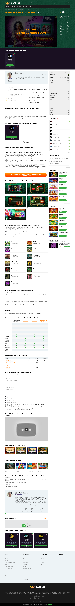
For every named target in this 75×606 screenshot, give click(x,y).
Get (67, 246)
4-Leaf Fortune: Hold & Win (63, 232)
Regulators (25, 573)
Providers (7, 575)
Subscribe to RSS (37, 601)
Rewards (6, 573)
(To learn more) (44, 604)
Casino (7, 6)
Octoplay (60, 233)
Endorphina (60, 209)
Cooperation (43, 556)
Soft (24, 570)
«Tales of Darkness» (34, 74)
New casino (7, 556)
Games (13, 6)
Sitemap (24, 577)
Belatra (17, 471)
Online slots (7, 564)
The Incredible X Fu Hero (43, 321)
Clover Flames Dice (62, 220)
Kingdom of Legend (9, 365)
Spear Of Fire (34, 321)
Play (10, 65)
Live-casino (25, 564)
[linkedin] (15, 494)
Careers (42, 562)
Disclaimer (43, 558)
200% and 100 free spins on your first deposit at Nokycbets (64, 244)
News (30, 6)
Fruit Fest (8, 367)
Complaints (25, 566)
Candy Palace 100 (62, 184)
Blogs (60, 556)
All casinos (26, 142)
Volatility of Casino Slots (54, 159)
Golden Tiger (61, 190)
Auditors (24, 575)
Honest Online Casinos (9, 566)
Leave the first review (64, 13)
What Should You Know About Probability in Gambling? (59, 158)
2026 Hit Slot (61, 226)
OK (49, 604)
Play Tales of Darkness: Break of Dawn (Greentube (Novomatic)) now (25, 174)
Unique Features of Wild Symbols (55, 161)
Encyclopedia (7, 577)
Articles (25, 6)
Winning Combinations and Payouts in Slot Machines (59, 164)
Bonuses (19, 6)
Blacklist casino (8, 558)
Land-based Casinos (27, 568)
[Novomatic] (68, 75)
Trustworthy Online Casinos (10, 562)
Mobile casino (25, 562)
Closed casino (7, 560)
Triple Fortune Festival (63, 172)
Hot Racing (61, 178)
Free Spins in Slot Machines (54, 163)
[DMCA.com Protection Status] (36, 598)
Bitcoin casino (25, 560)
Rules (6, 570)
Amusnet (60, 173)
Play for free (10, 452)
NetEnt (6, 471)
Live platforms (25, 579)
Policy (42, 560)
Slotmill (39, 471)
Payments (25, 558)
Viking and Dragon (9, 360)
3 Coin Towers (61, 208)
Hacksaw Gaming (30, 471)
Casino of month (26, 556)
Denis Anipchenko (10, 81)
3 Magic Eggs (25, 321)
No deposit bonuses (8, 572)
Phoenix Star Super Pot (63, 196)
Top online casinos (8, 568)
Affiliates (42, 564)
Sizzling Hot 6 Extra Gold (10, 362)
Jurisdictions (25, 572)
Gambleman (61, 214)
